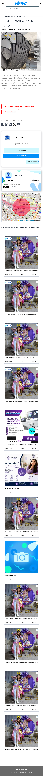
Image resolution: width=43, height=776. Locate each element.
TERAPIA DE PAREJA (11, 575)
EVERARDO (18, 138)
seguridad (21, 156)
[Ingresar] (41, 3)
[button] (4, 196)
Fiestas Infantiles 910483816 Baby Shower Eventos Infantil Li (21, 270)
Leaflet (21, 220)
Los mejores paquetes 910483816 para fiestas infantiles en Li (22, 705)
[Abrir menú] (3, 3)
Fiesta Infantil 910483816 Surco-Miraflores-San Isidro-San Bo (21, 401)
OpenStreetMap (30, 220)
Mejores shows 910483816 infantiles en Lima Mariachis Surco (22, 618)
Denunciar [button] (11, 111)
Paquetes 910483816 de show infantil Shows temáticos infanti (22, 662)
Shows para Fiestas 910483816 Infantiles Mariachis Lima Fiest (22, 531)
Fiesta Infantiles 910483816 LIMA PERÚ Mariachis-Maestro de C (22, 357)
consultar (21, 150)
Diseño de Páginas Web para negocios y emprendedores (20, 444)
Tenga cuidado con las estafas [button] (20, 106)
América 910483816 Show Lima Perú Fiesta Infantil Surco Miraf (22, 314)
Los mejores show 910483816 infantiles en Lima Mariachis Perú (22, 749)
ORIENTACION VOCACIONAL (13, 488)
